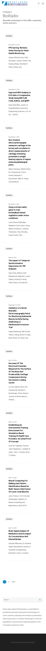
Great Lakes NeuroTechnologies (16, 72)
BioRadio (9, 36)
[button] (43, 3)
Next (13, 582)
